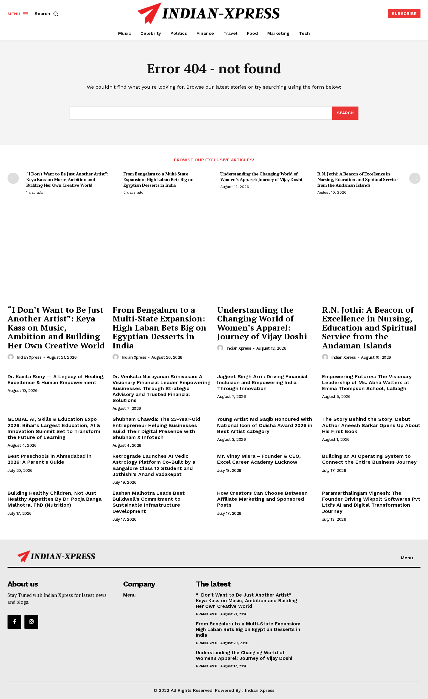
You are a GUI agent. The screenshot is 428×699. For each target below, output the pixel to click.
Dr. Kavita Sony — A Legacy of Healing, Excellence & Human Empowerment (56, 379)
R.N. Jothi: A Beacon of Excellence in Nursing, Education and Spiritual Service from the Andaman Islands (357, 179)
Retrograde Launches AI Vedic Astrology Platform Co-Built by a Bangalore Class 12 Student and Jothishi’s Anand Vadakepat (153, 465)
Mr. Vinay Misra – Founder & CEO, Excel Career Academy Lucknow (259, 459)
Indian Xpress (29, 357)
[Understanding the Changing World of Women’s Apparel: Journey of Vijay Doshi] (266, 264)
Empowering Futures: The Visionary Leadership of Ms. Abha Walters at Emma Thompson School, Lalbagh (367, 382)
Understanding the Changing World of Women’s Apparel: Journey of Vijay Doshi (261, 176)
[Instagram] (31, 622)
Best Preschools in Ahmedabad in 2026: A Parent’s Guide (49, 459)
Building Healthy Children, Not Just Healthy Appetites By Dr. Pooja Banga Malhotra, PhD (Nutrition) (55, 499)
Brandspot (207, 614)
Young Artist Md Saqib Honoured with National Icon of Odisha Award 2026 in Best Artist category (264, 425)
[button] (47, 13)
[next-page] (414, 178)
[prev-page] (13, 178)
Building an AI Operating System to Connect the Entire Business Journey (369, 459)
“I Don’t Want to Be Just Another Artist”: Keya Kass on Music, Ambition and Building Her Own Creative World (67, 179)
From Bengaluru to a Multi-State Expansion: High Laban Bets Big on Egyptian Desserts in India (158, 179)
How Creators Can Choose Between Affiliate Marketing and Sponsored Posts (262, 499)
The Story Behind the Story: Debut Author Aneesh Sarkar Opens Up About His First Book (371, 425)
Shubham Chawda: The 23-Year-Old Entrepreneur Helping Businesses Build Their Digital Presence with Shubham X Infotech (156, 428)
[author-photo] (12, 357)
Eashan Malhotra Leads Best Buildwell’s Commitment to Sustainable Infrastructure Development (148, 502)
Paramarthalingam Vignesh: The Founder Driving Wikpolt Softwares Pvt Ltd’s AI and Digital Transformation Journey (371, 502)
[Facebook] (14, 622)
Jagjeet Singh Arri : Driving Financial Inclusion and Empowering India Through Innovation (262, 382)
